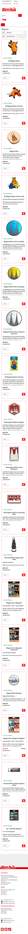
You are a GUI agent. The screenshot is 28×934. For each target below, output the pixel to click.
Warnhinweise (4, 884)
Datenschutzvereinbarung (7, 875)
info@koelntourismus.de (8, 920)
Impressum (3, 881)
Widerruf (16, 1)
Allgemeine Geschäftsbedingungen (9, 880)
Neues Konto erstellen (6, 3)
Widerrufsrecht (4, 878)
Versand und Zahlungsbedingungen (9, 877)
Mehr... (6, 78)
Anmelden (15, 3)
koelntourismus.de (7, 922)
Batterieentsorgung (5, 882)
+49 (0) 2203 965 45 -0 (7, 1)
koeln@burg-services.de (8, 901)
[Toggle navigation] (3, 24)
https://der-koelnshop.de (9, 903)
